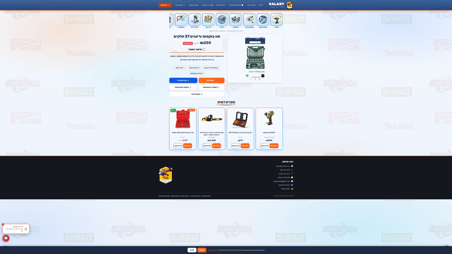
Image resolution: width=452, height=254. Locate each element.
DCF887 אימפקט (269, 132)
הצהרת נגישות (175, 196)
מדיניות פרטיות (184, 196)
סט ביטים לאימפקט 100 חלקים (183, 132)
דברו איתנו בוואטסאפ (284, 166)
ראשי (261, 5)
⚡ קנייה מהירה (183, 80)
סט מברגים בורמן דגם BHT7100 (240, 132)
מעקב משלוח (287, 189)
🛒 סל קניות (165, 5)
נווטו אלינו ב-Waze (285, 177)
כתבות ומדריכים (206, 196)
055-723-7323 (286, 170)
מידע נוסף (264, 146)
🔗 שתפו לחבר (197, 94)
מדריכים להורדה (195, 196)
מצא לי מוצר (251, 5)
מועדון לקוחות (193, 5)
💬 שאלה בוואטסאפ (211, 87)
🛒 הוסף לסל (211, 80)
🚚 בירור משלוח (207, 5)
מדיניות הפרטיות (213, 250)
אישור (202, 250)
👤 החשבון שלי (180, 5)
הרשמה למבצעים (286, 185)
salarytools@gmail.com (283, 181)
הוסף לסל (273, 146)
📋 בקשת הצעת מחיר (236, 5)
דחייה (192, 250)
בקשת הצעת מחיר (164, 196)
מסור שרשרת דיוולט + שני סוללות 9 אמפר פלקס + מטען (212, 133)
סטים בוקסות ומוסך (233, 31)
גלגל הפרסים (221, 5)
